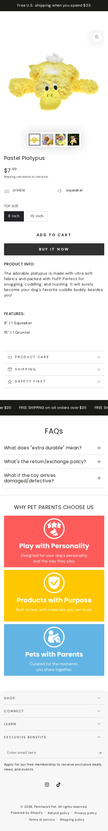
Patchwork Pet (45, 807)
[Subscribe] (101, 753)
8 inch (16, 217)
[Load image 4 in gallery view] (73, 139)
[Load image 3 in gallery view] (60, 139)
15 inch (39, 217)
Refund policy (58, 813)
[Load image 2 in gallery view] (47, 139)
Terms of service (42, 820)
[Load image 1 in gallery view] (34, 139)
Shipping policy (72, 820)
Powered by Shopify (27, 813)
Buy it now (54, 249)
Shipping (10, 176)
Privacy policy (86, 813)
